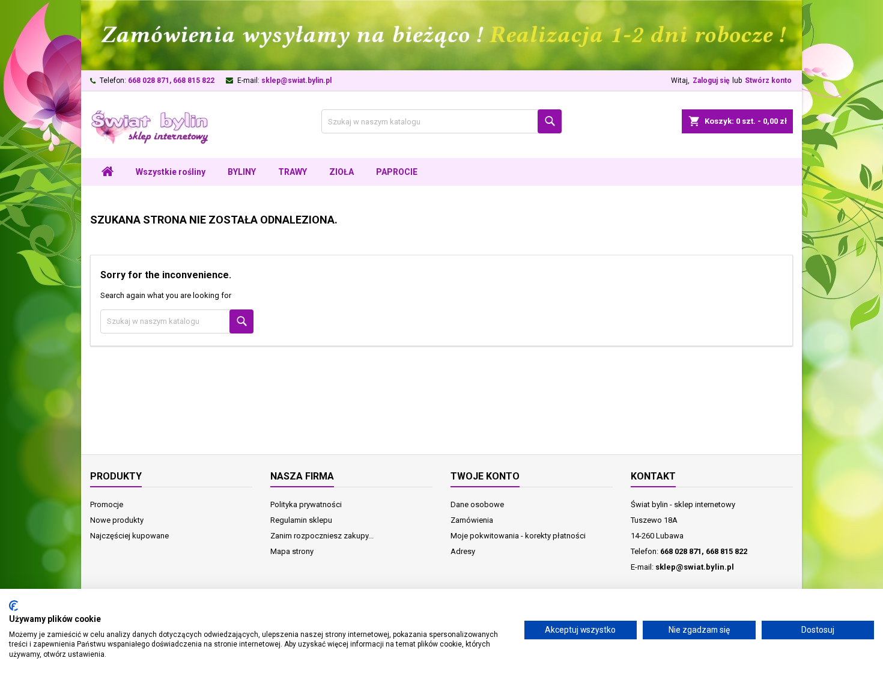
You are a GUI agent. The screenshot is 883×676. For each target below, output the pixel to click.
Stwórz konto (768, 80)
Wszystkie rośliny (170, 172)
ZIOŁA (341, 172)
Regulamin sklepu (301, 520)
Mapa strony (292, 551)
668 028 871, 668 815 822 (171, 80)
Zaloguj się (711, 80)
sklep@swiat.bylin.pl (296, 80)
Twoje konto (485, 476)
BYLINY (242, 172)
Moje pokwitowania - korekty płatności (518, 535)
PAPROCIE (396, 172)
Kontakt (653, 476)
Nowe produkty (117, 520)
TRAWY (292, 172)
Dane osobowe (477, 504)
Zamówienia (472, 520)
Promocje (106, 504)
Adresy (463, 551)
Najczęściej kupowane (129, 535)
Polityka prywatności (306, 504)
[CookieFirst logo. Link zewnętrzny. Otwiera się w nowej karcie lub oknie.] (13, 605)
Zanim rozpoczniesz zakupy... (322, 535)
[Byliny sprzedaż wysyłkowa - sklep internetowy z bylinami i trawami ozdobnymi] (441, 34)
